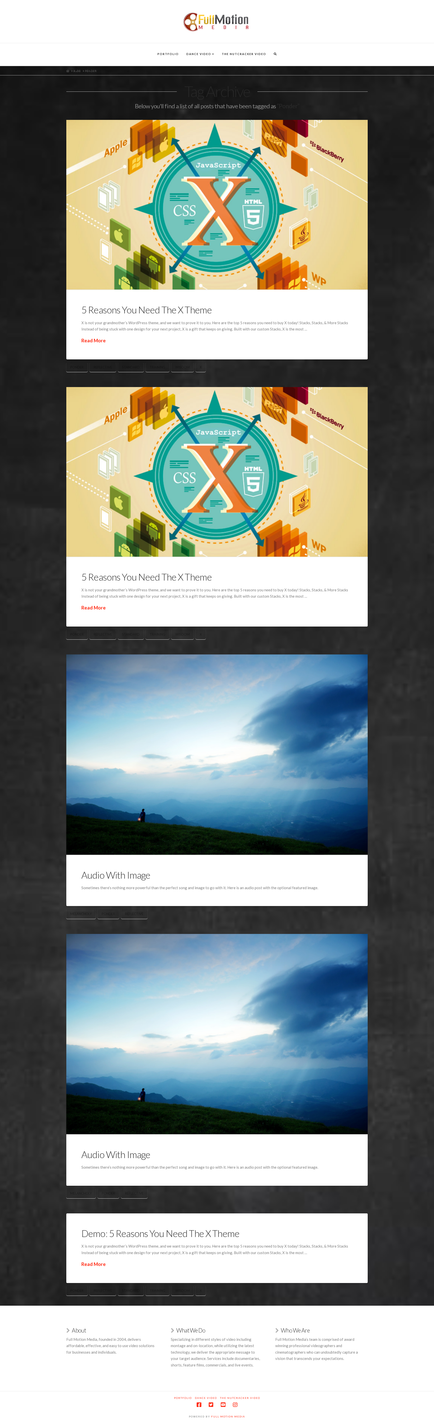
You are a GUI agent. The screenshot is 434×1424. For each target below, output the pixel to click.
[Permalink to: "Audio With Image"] (217, 754)
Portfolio (183, 1397)
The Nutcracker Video (240, 1397)
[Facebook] (199, 1404)
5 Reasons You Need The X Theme (146, 309)
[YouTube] (223, 1404)
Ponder (77, 367)
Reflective (103, 367)
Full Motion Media (228, 1416)
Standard (131, 367)
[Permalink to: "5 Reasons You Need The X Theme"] (217, 205)
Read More (93, 340)
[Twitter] (211, 1404)
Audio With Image (115, 875)
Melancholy (81, 914)
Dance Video (206, 1397)
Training (157, 367)
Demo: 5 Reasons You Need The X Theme (160, 1233)
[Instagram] (235, 1404)
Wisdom (182, 367)
